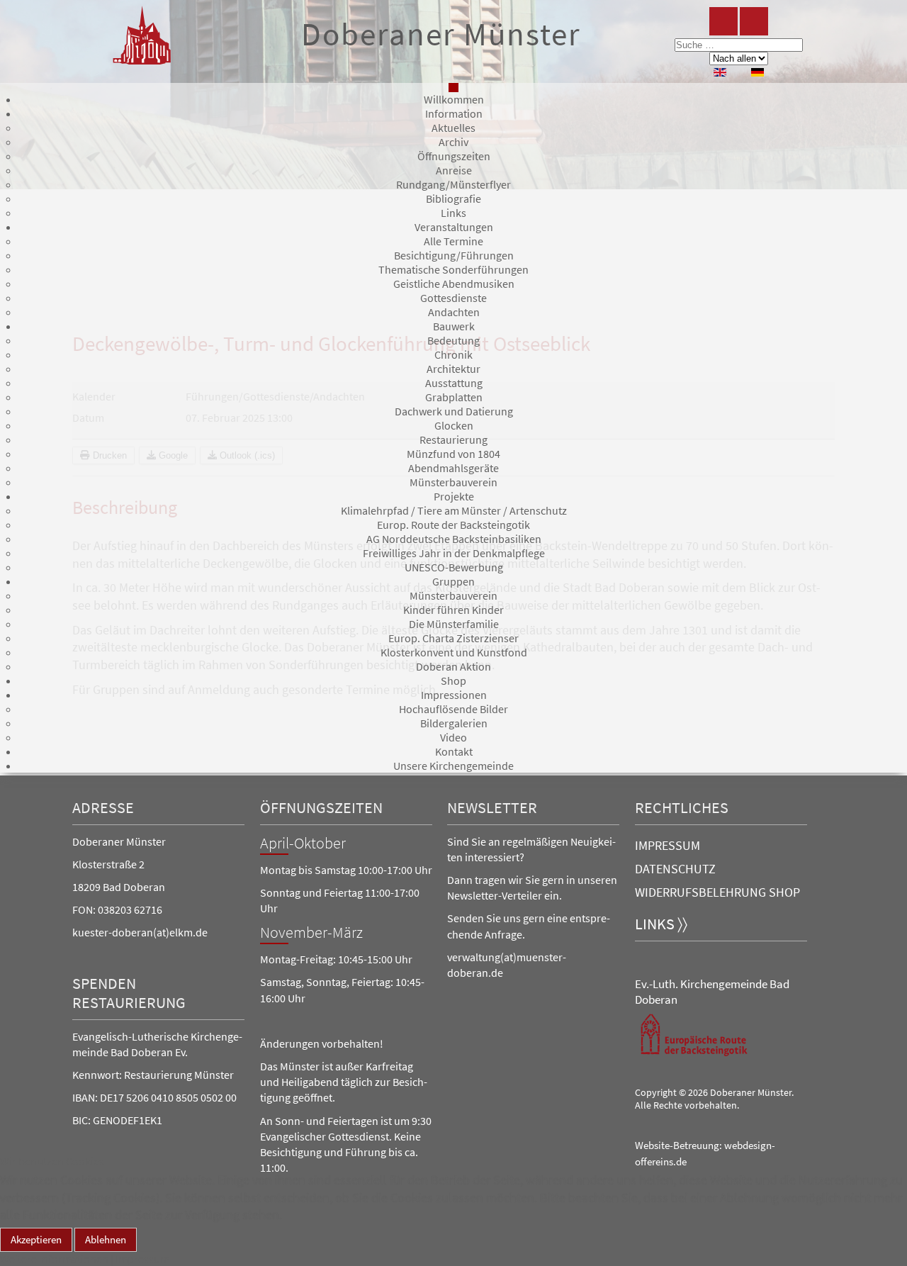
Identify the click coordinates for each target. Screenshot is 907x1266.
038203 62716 (130, 909)
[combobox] (739, 45)
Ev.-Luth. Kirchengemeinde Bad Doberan (712, 991)
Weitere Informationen (54, 1259)
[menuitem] (454, 99)
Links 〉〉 (661, 924)
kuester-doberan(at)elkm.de (140, 932)
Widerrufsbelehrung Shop (717, 892)
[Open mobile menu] (453, 87)
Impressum (667, 845)
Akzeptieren (36, 1239)
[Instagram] (753, 21)
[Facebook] (723, 21)
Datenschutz (675, 869)
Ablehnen (105, 1239)
